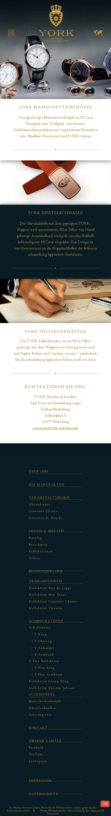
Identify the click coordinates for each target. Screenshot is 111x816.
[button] (14, 36)
